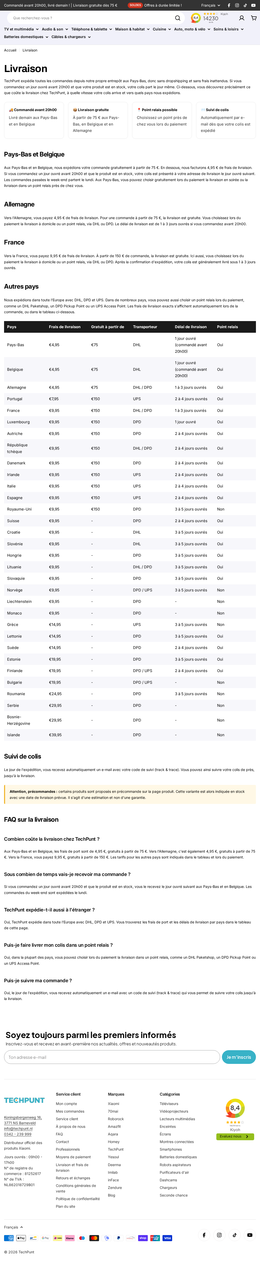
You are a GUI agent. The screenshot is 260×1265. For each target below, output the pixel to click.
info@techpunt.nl (18, 1128)
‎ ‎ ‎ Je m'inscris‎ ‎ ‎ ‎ (238, 1057)
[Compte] (242, 18)
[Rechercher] (178, 18)
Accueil (10, 50)
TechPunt (26, 1252)
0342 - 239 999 (17, 1134)
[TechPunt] (24, 1100)
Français (208, 5)
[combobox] (96, 18)
